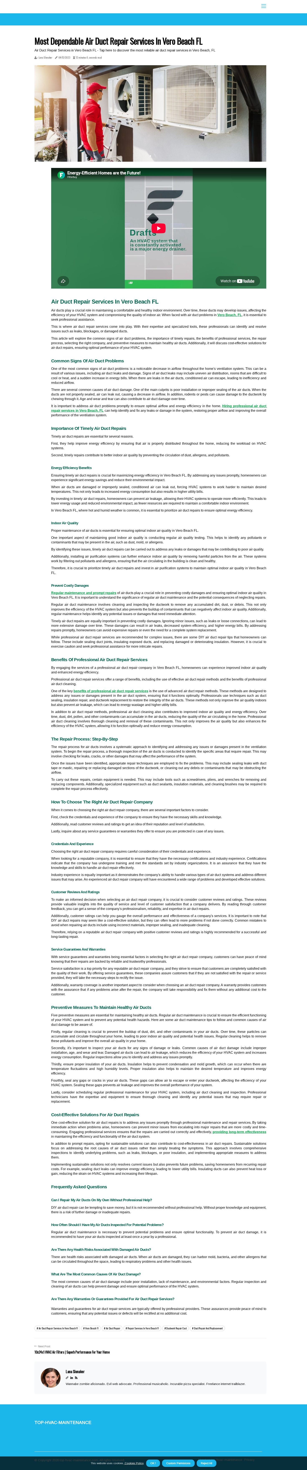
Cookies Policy (133, 1463)
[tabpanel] (150, 113)
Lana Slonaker (45, 57)
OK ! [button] (153, 1463)
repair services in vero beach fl (143, 1328)
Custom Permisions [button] (178, 1463)
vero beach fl (91, 1328)
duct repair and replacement (208, 1328)
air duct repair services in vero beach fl (58, 1328)
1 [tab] (150, 156)
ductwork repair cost (176, 1328)
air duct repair (113, 1328)
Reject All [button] (206, 1463)
